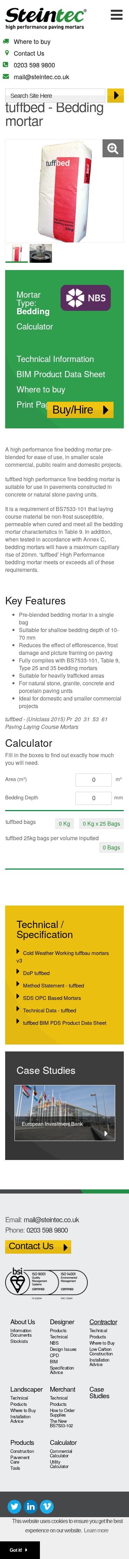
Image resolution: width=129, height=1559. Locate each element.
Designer (62, 1321)
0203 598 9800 (34, 64)
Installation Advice (99, 1361)
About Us (22, 1321)
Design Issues (63, 1349)
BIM (54, 1361)
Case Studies (99, 1392)
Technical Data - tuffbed (49, 1010)
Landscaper (25, 1388)
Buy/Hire (72, 409)
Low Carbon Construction (101, 1351)
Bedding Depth (21, 797)
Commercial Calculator (61, 1453)
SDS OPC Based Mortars (52, 997)
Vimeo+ (47, 1507)
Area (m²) (16, 778)
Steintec (49, 19)
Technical (59, 1336)
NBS (54, 1342)
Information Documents (21, 1332)
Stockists (19, 1341)
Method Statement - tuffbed (53, 985)
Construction (22, 1451)
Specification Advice (62, 1369)
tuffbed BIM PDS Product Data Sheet (64, 1022)
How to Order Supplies (62, 1412)
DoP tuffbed (36, 972)
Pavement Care (20, 1459)
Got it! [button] (16, 1550)
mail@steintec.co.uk (41, 76)
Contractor (103, 1321)
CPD (54, 1355)
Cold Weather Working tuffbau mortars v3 (63, 956)
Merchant (62, 1388)
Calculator (35, 326)
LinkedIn (30, 1507)
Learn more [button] (96, 1530)
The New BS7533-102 (61, 1423)
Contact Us (29, 52)
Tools (15, 1468)
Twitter (14, 1507)
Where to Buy (102, 1342)
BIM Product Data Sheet (61, 374)
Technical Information (55, 358)
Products (58, 1330)
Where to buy (32, 41)
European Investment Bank (52, 1123)
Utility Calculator (59, 1463)
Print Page (35, 404)
